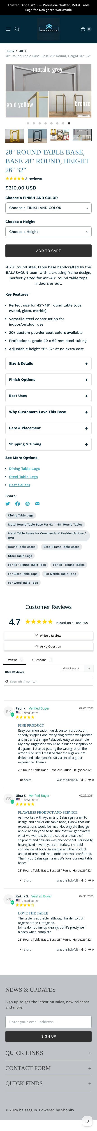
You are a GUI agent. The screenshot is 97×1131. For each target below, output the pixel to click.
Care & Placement (25, 428)
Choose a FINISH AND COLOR (31, 198)
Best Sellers (19, 485)
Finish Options (22, 379)
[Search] (17, 29)
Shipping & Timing (25, 444)
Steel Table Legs (23, 477)
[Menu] (8, 29)
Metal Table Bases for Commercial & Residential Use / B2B (47, 536)
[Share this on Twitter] (9, 504)
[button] (83, 780)
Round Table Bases (21, 546)
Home (9, 51)
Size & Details (21, 363)
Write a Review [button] (50, 635)
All (21, 51)
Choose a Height (20, 221)
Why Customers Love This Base (37, 412)
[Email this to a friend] (37, 504)
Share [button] (27, 780)
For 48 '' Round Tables (69, 564)
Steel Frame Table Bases (61, 546)
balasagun (28, 1110)
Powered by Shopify (56, 1110)
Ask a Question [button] (50, 646)
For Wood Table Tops (23, 582)
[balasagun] (48, 29)
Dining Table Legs (24, 468)
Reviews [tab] (11, 660)
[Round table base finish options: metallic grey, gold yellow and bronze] (48, 91)
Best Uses (18, 396)
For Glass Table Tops (22, 573)
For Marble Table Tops (60, 573)
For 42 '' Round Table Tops (27, 564)
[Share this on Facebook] (18, 504)
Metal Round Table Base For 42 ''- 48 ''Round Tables (45, 524)
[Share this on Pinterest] (27, 504)
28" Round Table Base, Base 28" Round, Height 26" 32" (55, 770)
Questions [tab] (39, 660)
